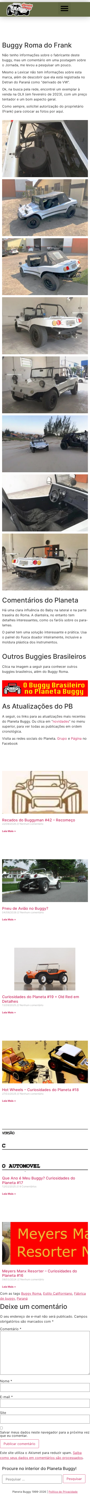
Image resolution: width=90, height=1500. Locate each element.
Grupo (62, 738)
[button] (64, 8)
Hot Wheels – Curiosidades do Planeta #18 (40, 1090)
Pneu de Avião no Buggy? (25, 908)
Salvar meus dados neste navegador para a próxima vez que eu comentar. (45, 1434)
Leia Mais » (9, 831)
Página (76, 738)
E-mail (6, 1396)
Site (3, 1412)
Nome (6, 1381)
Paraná (22, 1298)
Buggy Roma (31, 1293)
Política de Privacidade (63, 1491)
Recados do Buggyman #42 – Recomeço (38, 820)
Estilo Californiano (57, 1293)
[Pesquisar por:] (32, 1479)
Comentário (10, 1329)
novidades (61, 721)
